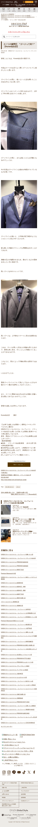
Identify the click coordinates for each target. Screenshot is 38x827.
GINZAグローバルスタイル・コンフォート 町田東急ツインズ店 (19, 617)
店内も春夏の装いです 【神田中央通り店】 (14, 492)
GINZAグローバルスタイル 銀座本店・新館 (13, 590)
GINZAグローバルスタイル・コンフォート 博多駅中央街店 (17, 709)
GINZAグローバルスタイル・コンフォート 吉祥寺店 (16, 609)
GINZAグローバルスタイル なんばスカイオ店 (14, 677)
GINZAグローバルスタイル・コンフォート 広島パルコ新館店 (18, 705)
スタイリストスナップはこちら (19, 32)
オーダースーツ (9, 487)
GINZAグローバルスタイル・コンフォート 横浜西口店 (16, 624)
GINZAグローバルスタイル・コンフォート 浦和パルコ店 (17, 632)
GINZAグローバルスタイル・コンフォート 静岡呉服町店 (17, 641)
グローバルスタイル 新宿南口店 (10, 602)
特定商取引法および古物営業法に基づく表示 (9, 804)
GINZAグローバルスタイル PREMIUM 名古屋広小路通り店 (17, 645)
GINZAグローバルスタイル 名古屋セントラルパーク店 (16, 654)
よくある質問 (5, 791)
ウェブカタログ (25, 791)
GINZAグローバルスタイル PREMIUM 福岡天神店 (15, 713)
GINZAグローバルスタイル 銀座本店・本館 (13, 586)
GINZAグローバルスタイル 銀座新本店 (12, 583)
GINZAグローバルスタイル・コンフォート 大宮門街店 (16, 628)
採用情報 (23, 797)
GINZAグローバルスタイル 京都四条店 (12, 698)
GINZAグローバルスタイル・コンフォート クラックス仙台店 (18, 558)
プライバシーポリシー (8, 800)
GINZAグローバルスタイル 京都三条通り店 (13, 694)
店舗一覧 (4, 787)
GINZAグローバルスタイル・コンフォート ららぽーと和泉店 (18, 685)
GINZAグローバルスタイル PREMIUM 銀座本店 (14, 562)
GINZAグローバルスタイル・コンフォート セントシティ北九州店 (19, 718)
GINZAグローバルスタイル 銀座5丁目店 (12, 594)
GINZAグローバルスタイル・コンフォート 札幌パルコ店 (17, 554)
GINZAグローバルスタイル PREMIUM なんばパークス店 (17, 662)
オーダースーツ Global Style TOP (9, 783)
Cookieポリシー (25, 800)
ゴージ (18, 487)
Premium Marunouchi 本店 (8, 573)
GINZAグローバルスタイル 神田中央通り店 (13, 598)
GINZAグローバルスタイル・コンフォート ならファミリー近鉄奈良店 (19, 689)
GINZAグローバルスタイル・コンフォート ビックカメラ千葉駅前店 (19, 636)
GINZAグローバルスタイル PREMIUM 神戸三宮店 (15, 702)
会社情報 (23, 794)
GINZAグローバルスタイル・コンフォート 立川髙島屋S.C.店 (18, 613)
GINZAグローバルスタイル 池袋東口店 (12, 605)
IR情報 (3, 797)
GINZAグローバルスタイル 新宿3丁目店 (12, 569)
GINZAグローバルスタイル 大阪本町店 (12, 673)
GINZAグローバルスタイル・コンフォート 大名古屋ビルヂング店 (19, 650)
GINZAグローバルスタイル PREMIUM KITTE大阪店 (16, 658)
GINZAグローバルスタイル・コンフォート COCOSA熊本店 (18, 722)
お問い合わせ (5, 794)
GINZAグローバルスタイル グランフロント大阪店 (15, 666)
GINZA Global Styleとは (27, 783)
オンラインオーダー (6, 726)
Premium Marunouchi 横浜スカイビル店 (12, 620)
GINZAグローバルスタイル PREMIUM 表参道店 (14, 566)
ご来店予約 (24, 787)
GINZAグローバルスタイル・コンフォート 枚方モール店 (17, 681)
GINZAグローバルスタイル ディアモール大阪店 (14, 670)
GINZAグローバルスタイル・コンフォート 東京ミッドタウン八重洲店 (19, 578)
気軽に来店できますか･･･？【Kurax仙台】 (24, 494)
